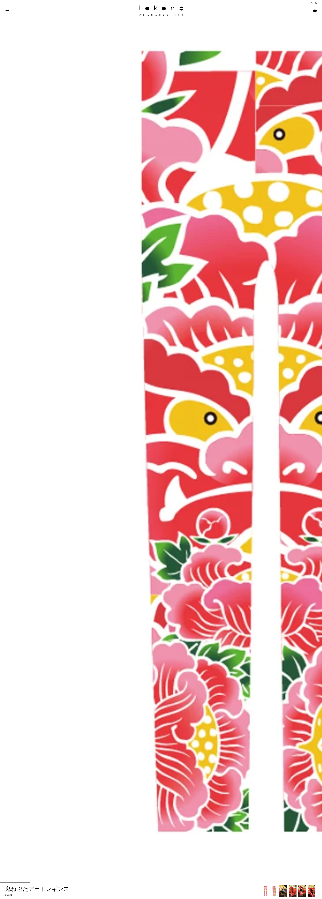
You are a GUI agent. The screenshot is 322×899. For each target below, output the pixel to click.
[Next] (317, 891)
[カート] (315, 11)
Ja (316, 3)
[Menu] (7, 11)
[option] (265, 891)
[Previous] (262, 891)
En (311, 3)
